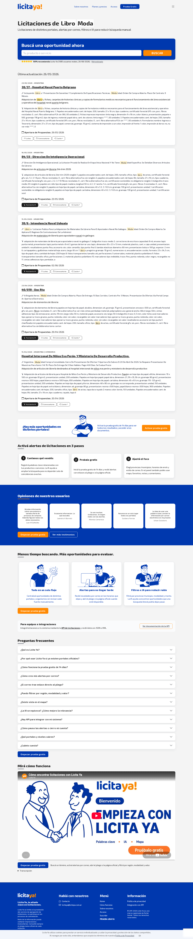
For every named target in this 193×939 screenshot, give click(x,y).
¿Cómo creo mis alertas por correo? (39, 675)
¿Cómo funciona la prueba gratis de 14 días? (44, 667)
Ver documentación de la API (156, 626)
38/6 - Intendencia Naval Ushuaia (45, 223)
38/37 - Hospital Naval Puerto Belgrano (49, 87)
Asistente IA (31, 205)
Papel (124, 374)
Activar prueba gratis (156, 428)
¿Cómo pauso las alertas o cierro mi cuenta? (44, 728)
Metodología (97, 61)
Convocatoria (43, 138)
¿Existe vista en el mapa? (33, 702)
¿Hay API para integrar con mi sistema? (41, 719)
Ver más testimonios (63, 534)
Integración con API (135, 905)
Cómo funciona (106, 905)
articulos (41, 169)
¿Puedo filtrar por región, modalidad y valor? (44, 693)
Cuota (59, 138)
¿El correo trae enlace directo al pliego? (41, 684)
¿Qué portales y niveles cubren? (37, 736)
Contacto (66, 901)
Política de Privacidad (124, 935)
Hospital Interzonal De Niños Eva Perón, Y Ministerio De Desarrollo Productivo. (75, 356)
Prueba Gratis (129, 6)
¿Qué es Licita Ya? (30, 649)
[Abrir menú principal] (173, 6)
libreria (52, 169)
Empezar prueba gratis (33, 534)
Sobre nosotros (106, 908)
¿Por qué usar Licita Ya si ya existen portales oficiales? (49, 658)
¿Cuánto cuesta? (29, 745)
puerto (55, 102)
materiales (42, 235)
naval (79, 235)
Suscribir (103, 915)
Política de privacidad (136, 901)
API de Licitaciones (70, 628)
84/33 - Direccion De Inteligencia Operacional (53, 156)
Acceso (103, 912)
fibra (36, 311)
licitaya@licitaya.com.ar (72, 905)
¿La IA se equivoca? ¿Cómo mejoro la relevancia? (46, 710)
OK (140, 936)
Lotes (28, 138)
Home (102, 901)
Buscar (157, 53)
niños (96, 368)
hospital (41, 102)
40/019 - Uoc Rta (33, 289)
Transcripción (26, 870)
